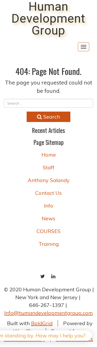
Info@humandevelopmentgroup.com (48, 313)
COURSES (48, 231)
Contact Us (48, 193)
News (48, 218)
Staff (48, 167)
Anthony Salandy (49, 180)
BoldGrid (42, 323)
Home (48, 154)
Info (48, 205)
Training (49, 244)
